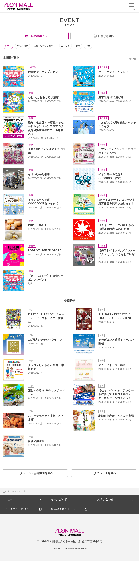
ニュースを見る (106, 473)
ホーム (10, 491)
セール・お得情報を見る (38, 473)
